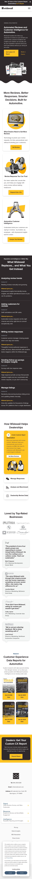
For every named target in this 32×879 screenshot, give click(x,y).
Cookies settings (16, 869)
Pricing (16, 827)
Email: (16, 787)
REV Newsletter (16, 834)
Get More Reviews (14, 456)
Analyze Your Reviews (16, 239)
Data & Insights (16, 831)
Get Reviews (16, 147)
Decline (22, 872)
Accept (10, 872)
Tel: (16, 783)
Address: (16, 792)
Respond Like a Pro (16, 192)
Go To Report (20, 3)
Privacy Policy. (9, 858)
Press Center (16, 838)
